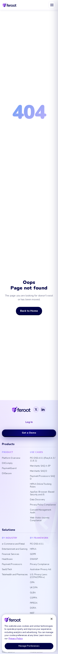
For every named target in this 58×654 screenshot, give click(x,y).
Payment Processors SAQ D (42, 477)
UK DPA (34, 587)
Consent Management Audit (40, 511)
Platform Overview (11, 458)
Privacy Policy (16, 638)
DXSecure (6, 473)
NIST (32, 613)
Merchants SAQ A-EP (40, 466)
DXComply (7, 463)
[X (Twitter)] (36, 409)
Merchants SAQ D (38, 471)
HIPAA (33, 549)
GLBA (33, 592)
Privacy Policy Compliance (43, 504)
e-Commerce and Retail (13, 544)
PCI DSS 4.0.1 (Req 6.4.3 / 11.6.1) (42, 459)
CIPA (32, 582)
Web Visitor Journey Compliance (39, 519)
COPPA (33, 598)
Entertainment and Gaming (14, 549)
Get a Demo (29, 432)
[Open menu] (51, 5)
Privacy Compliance (39, 564)
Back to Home (29, 310)
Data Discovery (37, 499)
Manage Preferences (29, 646)
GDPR (33, 554)
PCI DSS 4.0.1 (37, 544)
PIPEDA (33, 603)
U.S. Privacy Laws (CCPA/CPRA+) (38, 576)
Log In (29, 422)
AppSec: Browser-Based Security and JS (42, 493)
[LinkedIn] (43, 409)
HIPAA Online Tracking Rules (40, 485)
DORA (33, 608)
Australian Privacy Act (40, 569)
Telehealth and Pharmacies (15, 574)
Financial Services (10, 554)
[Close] (51, 619)
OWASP (34, 559)
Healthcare (7, 559)
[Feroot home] (10, 5)
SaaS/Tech (7, 569)
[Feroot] (21, 409)
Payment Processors (12, 564)
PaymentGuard (9, 468)
